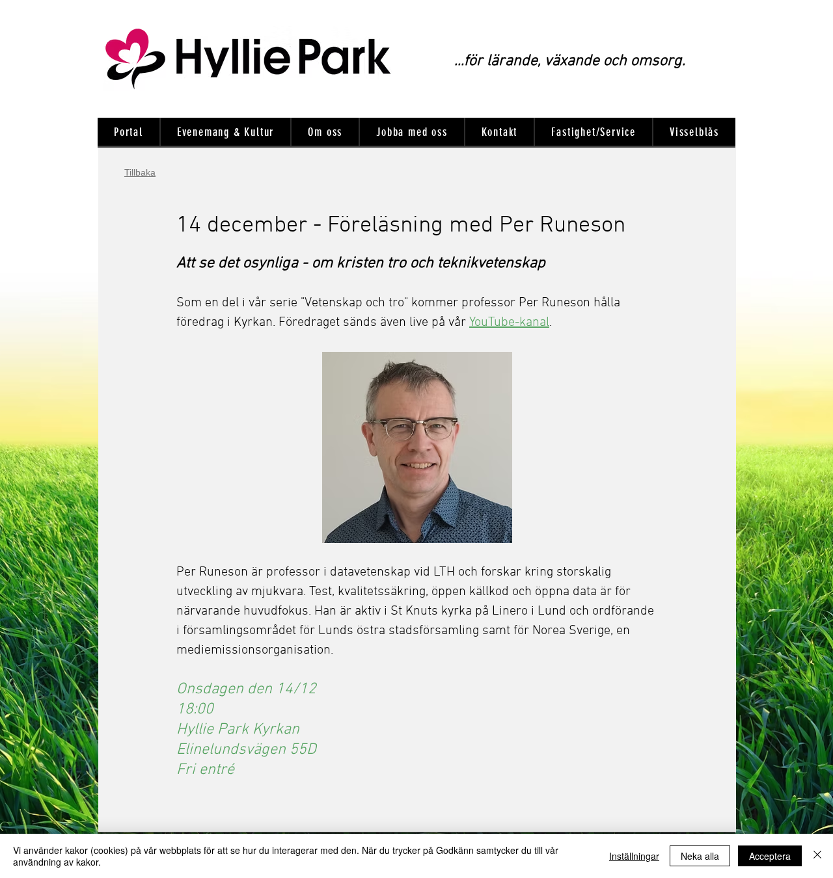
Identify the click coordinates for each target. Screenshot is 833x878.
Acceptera (770, 855)
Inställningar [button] (634, 855)
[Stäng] (817, 856)
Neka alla (700, 855)
